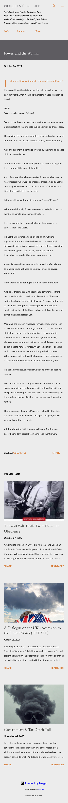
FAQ (6, 31)
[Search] (54, 6)
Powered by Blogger (36, 783)
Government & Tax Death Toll (27, 729)
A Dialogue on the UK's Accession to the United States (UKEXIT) (32, 630)
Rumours (21, 31)
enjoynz (41, 789)
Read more (57, 566)
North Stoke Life (22, 5)
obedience (19, 452)
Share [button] (56, 452)
